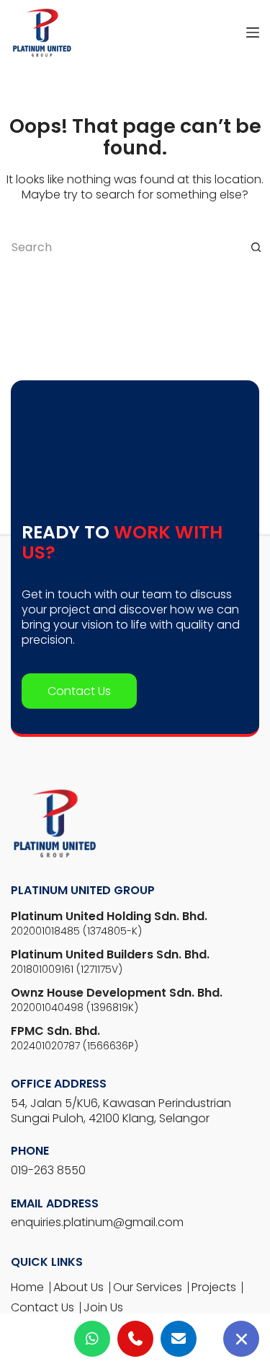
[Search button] (255, 247)
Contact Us (79, 899)
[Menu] (252, 32)
